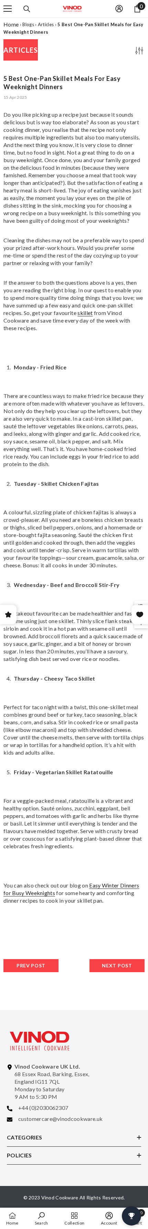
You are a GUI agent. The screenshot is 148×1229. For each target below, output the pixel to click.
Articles (46, 24)
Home (11, 24)
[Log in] (119, 8)
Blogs (28, 24)
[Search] (27, 9)
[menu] (7, 8)
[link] (41, 1218)
